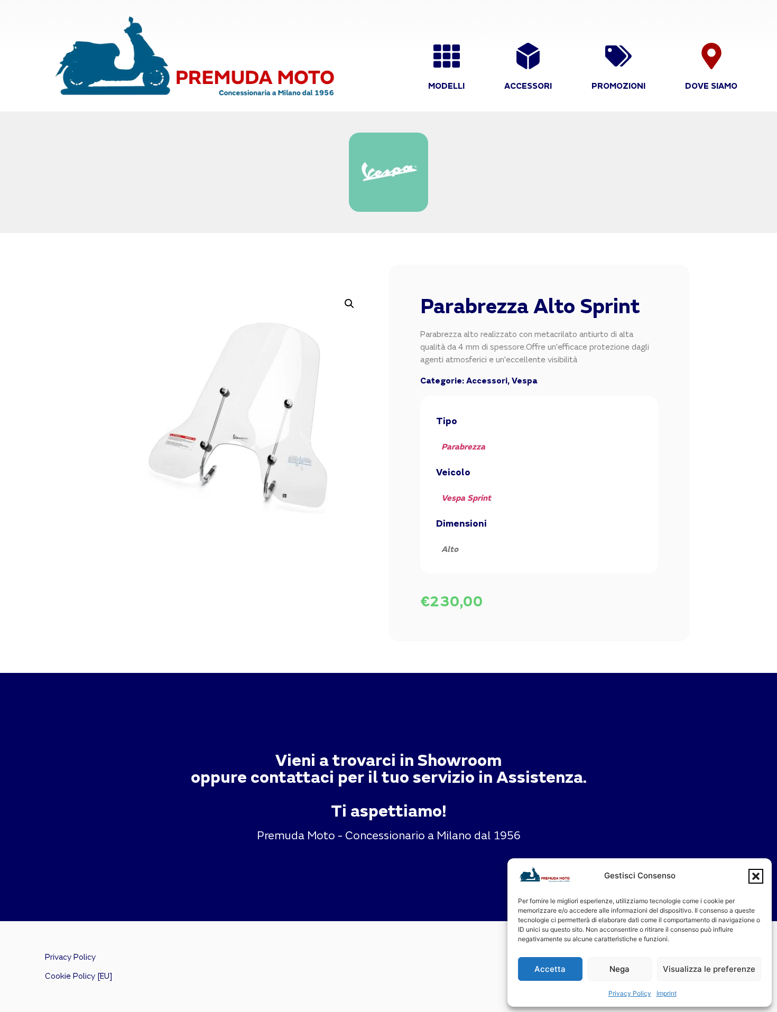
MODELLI (446, 86)
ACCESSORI (528, 86)
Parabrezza (463, 447)
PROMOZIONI (618, 86)
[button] (756, 876)
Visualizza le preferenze (709, 969)
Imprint (666, 993)
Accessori (486, 381)
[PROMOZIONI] (618, 56)
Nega (619, 969)
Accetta (550, 969)
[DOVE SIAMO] (711, 56)
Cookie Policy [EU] (78, 976)
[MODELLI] (446, 56)
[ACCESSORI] (528, 56)
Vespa (525, 381)
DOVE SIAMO (711, 86)
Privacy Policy (629, 993)
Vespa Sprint (466, 498)
